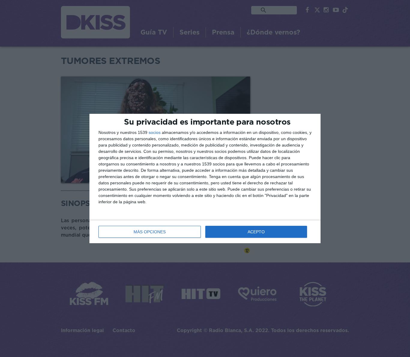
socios (155, 132)
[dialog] (205, 178)
